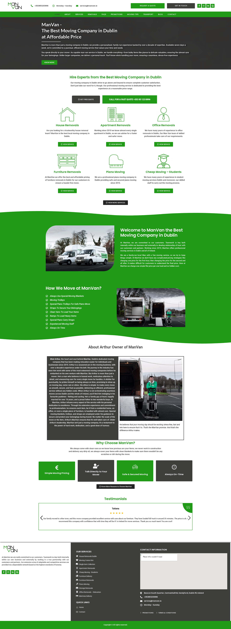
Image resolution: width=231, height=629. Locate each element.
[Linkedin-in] (208, 6)
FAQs (104, 14)
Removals (92, 14)
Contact (172, 14)
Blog (160, 14)
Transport (148, 14)
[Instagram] (204, 6)
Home (57, 14)
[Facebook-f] (199, 6)
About (67, 14)
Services (79, 14)
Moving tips (132, 14)
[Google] (213, 6)
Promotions (116, 14)
